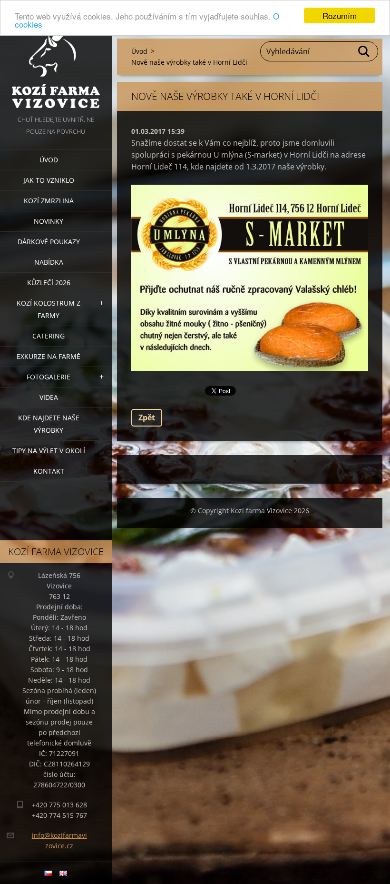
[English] (63, 873)
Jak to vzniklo (48, 180)
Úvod (48, 159)
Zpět (146, 417)
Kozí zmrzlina (49, 200)
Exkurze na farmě (48, 356)
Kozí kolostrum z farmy (48, 309)
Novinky (48, 221)
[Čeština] (48, 873)
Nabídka (48, 262)
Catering (48, 335)
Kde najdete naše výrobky (48, 424)
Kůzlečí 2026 (48, 282)
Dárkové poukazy (49, 241)
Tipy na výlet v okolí (48, 450)
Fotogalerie (48, 376)
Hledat (364, 51)
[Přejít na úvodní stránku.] (56, 57)
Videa (48, 397)
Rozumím (339, 15)
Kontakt (48, 471)
